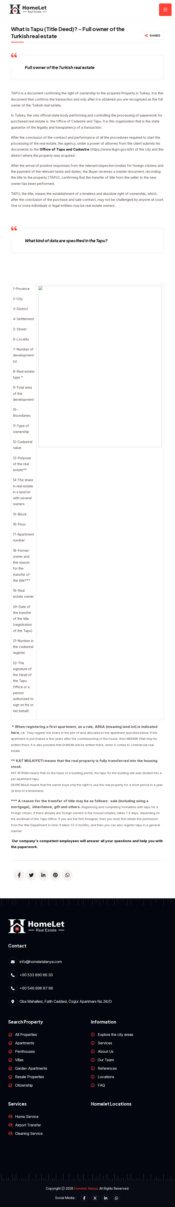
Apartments (24, 1043)
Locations (106, 1076)
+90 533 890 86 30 (36, 975)
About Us (105, 1051)
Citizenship (24, 1085)
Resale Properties (29, 1076)
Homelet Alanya (86, 1188)
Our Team (106, 1060)
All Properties (26, 1034)
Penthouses (25, 1051)
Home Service (27, 1116)
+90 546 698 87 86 (36, 988)
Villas (19, 1060)
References (107, 1068)
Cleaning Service (29, 1133)
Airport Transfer (28, 1125)
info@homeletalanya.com (41, 961)
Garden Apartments (31, 1068)
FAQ (101, 1085)
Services (105, 1043)
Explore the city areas (115, 1034)
